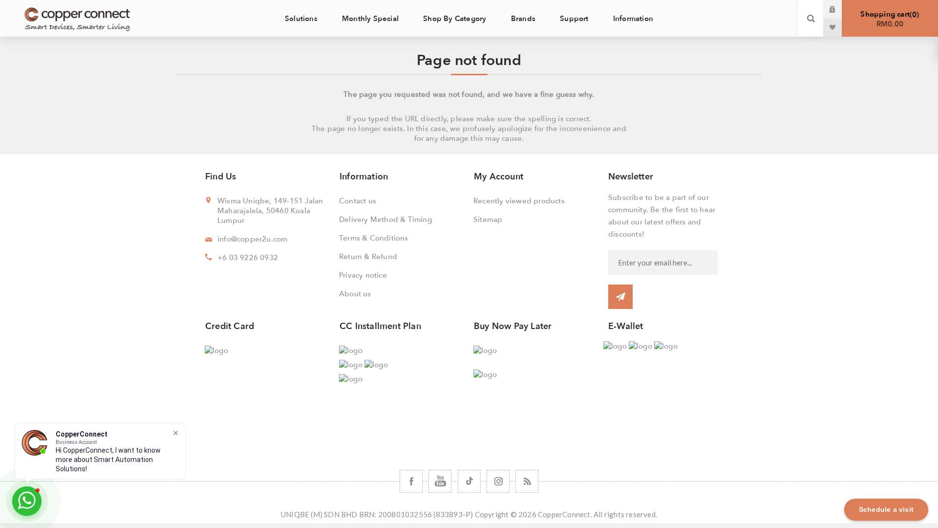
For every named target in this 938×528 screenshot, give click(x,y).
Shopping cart (888, 19)
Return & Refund (368, 257)
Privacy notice (363, 275)
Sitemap (487, 219)
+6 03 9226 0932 (247, 258)
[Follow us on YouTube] (439, 481)
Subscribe (620, 297)
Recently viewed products (519, 201)
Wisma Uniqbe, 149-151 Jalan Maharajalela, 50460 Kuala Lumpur (270, 210)
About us (355, 294)
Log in (840, 9)
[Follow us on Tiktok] (469, 481)
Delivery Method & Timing (385, 219)
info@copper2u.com (252, 239)
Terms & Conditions (373, 238)
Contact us (357, 201)
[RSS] (526, 481)
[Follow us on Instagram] (498, 481)
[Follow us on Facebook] (411, 481)
